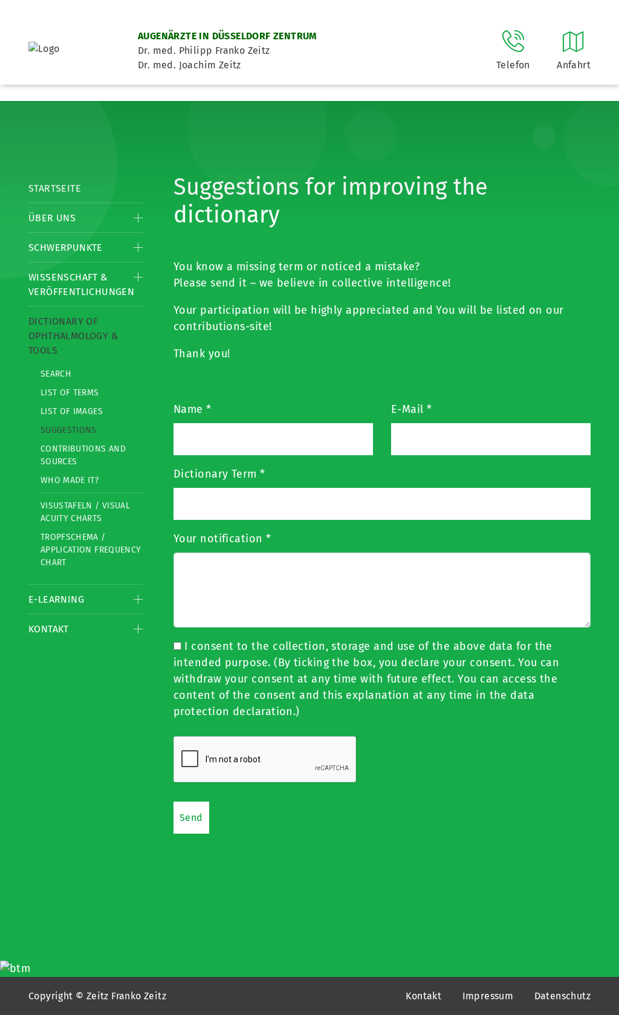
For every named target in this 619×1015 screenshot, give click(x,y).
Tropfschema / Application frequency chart (91, 550)
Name (192, 409)
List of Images (72, 411)
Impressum (488, 996)
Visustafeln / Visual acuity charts (85, 512)
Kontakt (48, 629)
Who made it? (70, 480)
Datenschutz (562, 996)
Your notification (222, 538)
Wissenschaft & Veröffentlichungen (81, 284)
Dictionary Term (219, 474)
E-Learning (56, 599)
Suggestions (69, 430)
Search (56, 374)
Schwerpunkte (65, 247)
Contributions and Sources (83, 455)
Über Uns (52, 218)
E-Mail (411, 409)
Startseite (54, 188)
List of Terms (70, 393)
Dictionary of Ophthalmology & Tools (73, 336)
